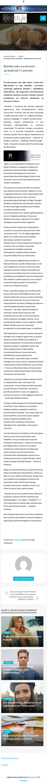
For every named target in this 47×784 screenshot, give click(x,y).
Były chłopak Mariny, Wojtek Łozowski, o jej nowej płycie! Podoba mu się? (22, 704)
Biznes (7, 731)
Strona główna (9, 56)
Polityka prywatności (10, 758)
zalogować (17, 539)
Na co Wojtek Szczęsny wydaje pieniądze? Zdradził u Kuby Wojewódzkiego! (18, 669)
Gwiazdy (8, 662)
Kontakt (4, 765)
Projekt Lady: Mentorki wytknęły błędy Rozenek (22, 638)
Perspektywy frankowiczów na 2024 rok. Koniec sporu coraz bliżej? (20, 737)
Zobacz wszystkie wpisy (23, 579)
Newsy (21, 56)
